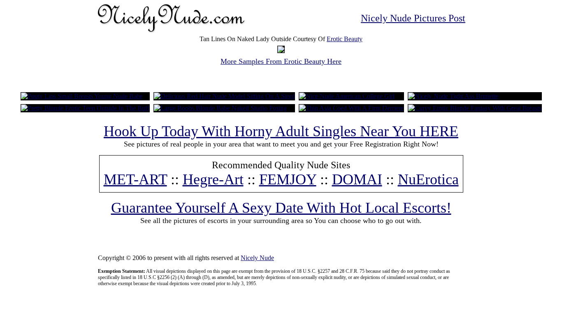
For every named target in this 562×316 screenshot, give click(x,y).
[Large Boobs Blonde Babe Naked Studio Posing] (220, 108)
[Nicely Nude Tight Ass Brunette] (453, 96)
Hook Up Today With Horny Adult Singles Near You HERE (281, 131)
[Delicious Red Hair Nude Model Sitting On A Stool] (224, 96)
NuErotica (428, 179)
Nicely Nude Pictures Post (413, 18)
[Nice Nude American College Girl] (347, 96)
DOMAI (357, 179)
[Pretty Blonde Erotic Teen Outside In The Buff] (85, 108)
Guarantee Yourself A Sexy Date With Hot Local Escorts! (281, 208)
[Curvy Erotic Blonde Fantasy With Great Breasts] (474, 108)
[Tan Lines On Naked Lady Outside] (281, 50)
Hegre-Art (213, 179)
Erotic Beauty (344, 38)
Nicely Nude (257, 257)
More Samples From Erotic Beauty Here (281, 61)
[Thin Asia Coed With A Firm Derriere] (351, 108)
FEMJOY (287, 179)
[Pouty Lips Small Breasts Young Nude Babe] (82, 96)
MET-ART (135, 179)
